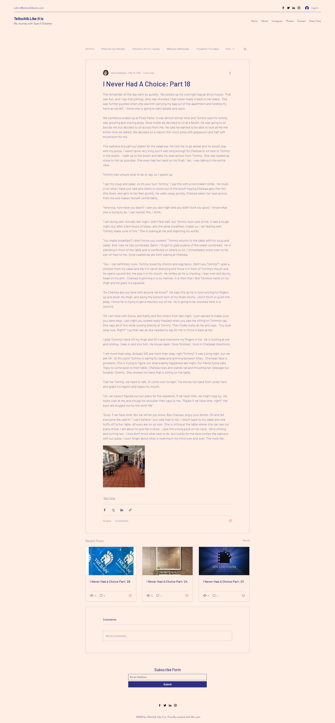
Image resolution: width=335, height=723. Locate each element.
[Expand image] (124, 466)
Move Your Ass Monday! (113, 48)
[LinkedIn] (293, 8)
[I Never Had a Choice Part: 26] (111, 561)
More (228, 48)
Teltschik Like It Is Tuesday (146, 48)
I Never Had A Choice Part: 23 (223, 581)
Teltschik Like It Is (28, 18)
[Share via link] (130, 510)
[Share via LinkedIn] (121, 510)
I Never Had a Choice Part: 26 (110, 581)
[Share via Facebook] (104, 510)
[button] (245, 48)
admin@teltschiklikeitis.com (29, 7)
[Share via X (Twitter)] (113, 510)
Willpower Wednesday (178, 48)
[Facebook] (283, 8)
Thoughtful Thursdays (207, 48)
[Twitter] (288, 8)
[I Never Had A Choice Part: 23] (224, 561)
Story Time (109, 498)
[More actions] (230, 73)
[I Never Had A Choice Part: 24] (167, 561)
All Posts (89, 48)
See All (246, 540)
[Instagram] (299, 8)
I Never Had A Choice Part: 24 (167, 581)
